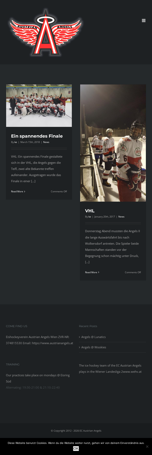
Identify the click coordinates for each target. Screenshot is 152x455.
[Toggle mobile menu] (144, 20)
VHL (89, 211)
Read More (17, 191)
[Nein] (147, 446)
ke (15, 142)
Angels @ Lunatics (93, 337)
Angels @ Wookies (93, 347)
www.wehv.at (132, 372)
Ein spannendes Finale (37, 136)
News (46, 142)
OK (76, 448)
